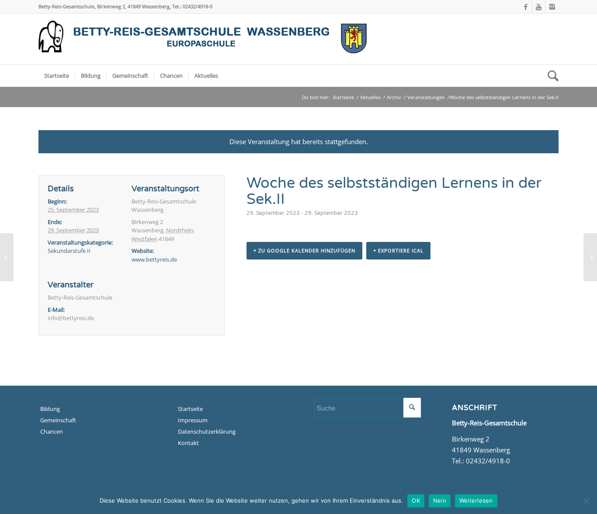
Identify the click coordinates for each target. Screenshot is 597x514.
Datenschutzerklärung (207, 431)
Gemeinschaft (58, 420)
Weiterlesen (476, 500)
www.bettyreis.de (154, 259)
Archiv (394, 97)
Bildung (50, 409)
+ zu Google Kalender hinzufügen (304, 250)
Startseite (343, 97)
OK (416, 500)
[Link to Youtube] (538, 6)
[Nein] (586, 501)
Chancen (51, 431)
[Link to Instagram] (552, 6)
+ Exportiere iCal (398, 250)
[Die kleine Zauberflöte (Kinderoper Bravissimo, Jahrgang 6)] (7, 257)
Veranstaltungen (426, 97)
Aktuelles (370, 97)
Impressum (193, 420)
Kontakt (188, 443)
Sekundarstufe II (69, 251)
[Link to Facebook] (525, 6)
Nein (439, 500)
